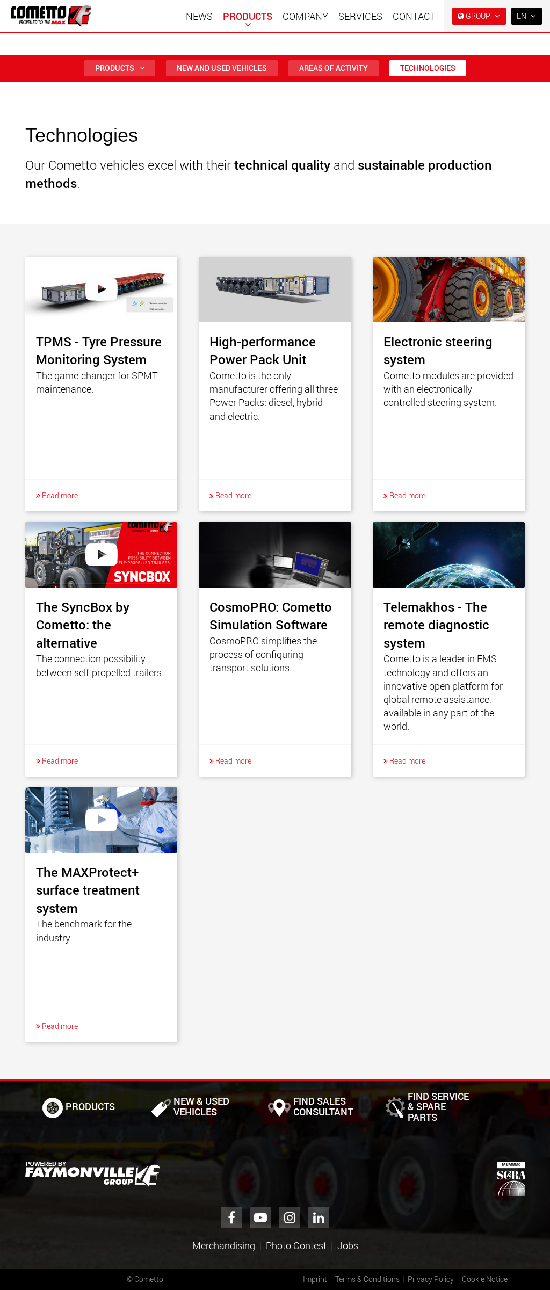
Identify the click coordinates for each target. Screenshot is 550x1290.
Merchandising (223, 1245)
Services (360, 16)
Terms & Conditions (367, 1279)
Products (247, 16)
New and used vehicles (222, 68)
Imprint (315, 1279)
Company (305, 16)
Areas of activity (333, 68)
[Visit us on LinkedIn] (318, 1217)
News (199, 16)
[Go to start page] (51, 16)
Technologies (427, 68)
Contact (414, 16)
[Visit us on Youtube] (260, 1217)
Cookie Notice (485, 1279)
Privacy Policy (431, 1279)
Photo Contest (296, 1245)
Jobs (347, 1245)
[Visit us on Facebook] (231, 1217)
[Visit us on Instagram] (289, 1217)
